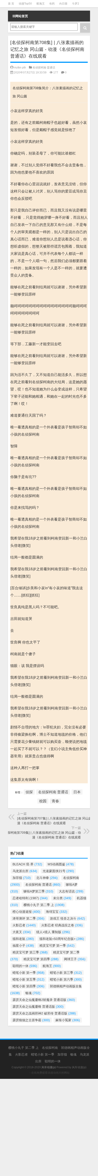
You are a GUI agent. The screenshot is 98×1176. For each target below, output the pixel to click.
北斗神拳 (47, 878)
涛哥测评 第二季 (28, 918)
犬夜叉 (22, 932)
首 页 (11, 3)
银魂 (32, 993)
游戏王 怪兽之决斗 (67, 918)
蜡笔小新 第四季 (28, 986)
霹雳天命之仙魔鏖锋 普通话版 (38, 1006)
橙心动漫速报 (26, 911)
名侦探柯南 (50, 1047)
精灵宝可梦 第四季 (41, 959)
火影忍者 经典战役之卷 (62, 925)
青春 (55, 801)
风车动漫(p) (79, 1067)
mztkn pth (20, 67)
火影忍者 (24, 925)
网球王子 (74, 959)
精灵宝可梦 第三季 (30, 952)
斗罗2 (75, 3)
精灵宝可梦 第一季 (57, 945)
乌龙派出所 (25, 871)
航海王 (40, 3)
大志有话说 (71, 891)
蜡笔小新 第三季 (66, 972)
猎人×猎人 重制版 (53, 932)
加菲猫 (22, 878)
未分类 (62, 898)
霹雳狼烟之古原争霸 (31, 1020)
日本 (77, 792)
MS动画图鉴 (61, 864)
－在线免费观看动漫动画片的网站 (49, 1072)
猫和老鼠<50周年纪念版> (61, 939)
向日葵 (63, 3)
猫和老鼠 (23, 939)
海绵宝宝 (56, 911)
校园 (42, 801)
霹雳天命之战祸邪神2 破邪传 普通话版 (44, 1013)
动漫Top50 (25, 3)
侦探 (29, 792)
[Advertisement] (49, 1127)
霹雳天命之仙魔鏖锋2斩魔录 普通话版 (44, 1000)
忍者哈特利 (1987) (30, 898)
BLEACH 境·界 (27, 864)
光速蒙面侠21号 (58, 871)
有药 (52, 3)
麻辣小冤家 (67, 1020)
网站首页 (21, 16)
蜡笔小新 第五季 (28, 979)
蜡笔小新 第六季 (66, 979)
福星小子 (23, 945)
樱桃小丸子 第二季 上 (43, 905)
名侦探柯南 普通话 (44, 67)
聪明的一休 (25, 966)
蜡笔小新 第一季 (28, 972)
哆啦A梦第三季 (38, 891)
